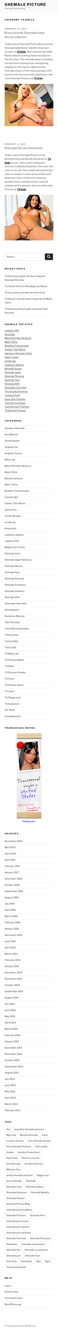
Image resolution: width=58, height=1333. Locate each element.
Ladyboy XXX (12, 330)
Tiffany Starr (12, 635)
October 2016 (12, 885)
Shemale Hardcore (16, 1192)
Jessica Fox (11, 509)
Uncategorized (13, 716)
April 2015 (10, 947)
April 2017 (10, 860)
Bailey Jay (10, 459)
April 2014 (10, 1022)
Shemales (11, 1244)
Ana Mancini (11, 434)
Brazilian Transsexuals (17, 345)
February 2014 (12, 1035)
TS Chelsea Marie (14, 660)
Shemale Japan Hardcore (18, 559)
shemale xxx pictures (36, 1249)
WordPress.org (13, 1304)
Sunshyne (26, 1261)
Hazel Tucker (12, 357)
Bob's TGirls (11, 484)
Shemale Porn (12, 572)
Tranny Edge (11, 641)
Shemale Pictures (16, 1215)
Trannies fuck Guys (15, 403)
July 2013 (10, 1079)
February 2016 (12, 922)
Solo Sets (11, 1261)
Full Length (41, 1146)
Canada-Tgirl (11, 497)
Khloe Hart (10, 528)
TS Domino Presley (15, 410)
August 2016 (12, 897)
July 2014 (10, 1004)
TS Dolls (9, 666)
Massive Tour (13, 1169)
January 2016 (12, 928)
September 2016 (14, 891)
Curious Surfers (15, 1140)
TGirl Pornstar (12, 622)
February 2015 (12, 960)
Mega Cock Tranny (15, 547)
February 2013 (12, 1110)
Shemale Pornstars (40, 1238)
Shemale (31, 1181)
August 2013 (12, 1072)
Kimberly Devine (34, 1163)
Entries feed (11, 1291)
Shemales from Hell (15, 387)
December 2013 (13, 1047)
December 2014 (13, 972)
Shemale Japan (13, 372)
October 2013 (12, 1060)
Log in (8, 1285)
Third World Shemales (17, 628)
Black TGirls (11, 342)
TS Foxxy (9, 678)
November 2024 (14, 841)
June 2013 (10, 1085)
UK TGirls (10, 710)
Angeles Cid (11, 447)
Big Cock (11, 1135)
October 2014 (12, 985)
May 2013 (10, 1091)
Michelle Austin (13, 368)
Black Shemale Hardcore (18, 338)
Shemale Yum (12, 380)
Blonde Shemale (29, 1135)
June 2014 (10, 1010)
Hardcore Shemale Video (18, 353)
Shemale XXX (12, 383)
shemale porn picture (18, 1227)
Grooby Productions (29, 1152)
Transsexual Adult (16, 1267)
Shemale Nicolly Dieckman (23, 148)
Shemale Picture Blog (18, 1204)
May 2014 (10, 1016)
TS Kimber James (14, 685)
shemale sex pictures (33, 1244)
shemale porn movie (17, 1221)
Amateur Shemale (15, 428)
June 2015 (10, 941)
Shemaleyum (12, 609)
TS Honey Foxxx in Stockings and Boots (26, 286)
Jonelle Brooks (13, 516)
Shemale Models (40, 1192)
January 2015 (12, 966)
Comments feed (14, 1298)
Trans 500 (10, 647)
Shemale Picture (25, 4)
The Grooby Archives (16, 391)
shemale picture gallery (19, 1209)
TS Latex (9, 691)
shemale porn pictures (18, 1232)
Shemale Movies (14, 566)
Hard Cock (12, 1158)
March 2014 (11, 1029)
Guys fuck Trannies (15, 399)
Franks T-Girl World (15, 349)
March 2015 (11, 954)
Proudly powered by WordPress (20, 1325)
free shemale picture (39, 1140)
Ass (8, 1129)
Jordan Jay (10, 361)
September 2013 (14, 1066)
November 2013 (13, 1054)
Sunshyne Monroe (15, 616)
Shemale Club (12, 553)
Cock (44, 1135)
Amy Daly (10, 334)
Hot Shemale (13, 1163)
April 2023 (10, 853)
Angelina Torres (13, 453)
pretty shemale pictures (19, 1175)
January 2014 (12, 1041)
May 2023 (10, 847)
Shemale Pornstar (14, 376)
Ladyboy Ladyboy (14, 364)
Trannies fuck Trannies (17, 406)
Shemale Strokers (14, 591)
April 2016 (10, 910)
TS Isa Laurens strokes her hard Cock (25, 292)
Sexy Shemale (14, 1181)
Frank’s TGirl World (15, 503)
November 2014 (13, 978)
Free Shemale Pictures (18, 1146)
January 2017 (12, 872)
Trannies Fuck (12, 395)
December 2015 (13, 935)
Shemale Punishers (15, 585)
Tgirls (48, 1261)
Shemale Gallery (35, 1186)
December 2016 (13, 878)
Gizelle (10, 1152)
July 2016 (10, 903)
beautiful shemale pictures (29, 1129)
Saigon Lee (43, 1175)
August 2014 (12, 997)
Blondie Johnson (14, 478)
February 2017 (12, 866)
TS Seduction (12, 703)
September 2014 (14, 991)
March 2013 (11, 1104)
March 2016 (11, 916)
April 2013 (10, 1097)
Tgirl (38, 1261)
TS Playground (13, 697)
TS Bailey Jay (12, 653)
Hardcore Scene (30, 1158)
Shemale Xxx (13, 1249)
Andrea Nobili (12, 440)
